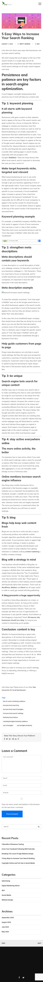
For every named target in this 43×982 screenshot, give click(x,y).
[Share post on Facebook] (5, 739)
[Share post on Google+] (10, 739)
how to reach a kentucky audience (14, 701)
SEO (38, 44)
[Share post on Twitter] (7, 739)
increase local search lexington (13, 709)
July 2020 (5, 927)
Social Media (6, 895)
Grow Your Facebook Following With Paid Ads (18, 849)
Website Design (7, 900)
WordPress (6, 587)
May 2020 (5, 932)
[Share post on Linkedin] (16, 739)
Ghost (23, 587)
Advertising (6, 881)
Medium (14, 587)
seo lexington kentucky (24, 725)
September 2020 (8, 917)
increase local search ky (11, 705)
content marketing (32, 552)
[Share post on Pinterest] (13, 739)
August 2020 (6, 922)
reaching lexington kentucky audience (15, 721)
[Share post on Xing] (19, 739)
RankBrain (12, 158)
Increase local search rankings (13, 713)
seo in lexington (8, 725)
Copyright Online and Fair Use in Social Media (18, 863)
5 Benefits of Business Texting (13, 844)
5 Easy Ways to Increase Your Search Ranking (18, 858)
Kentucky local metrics (10, 717)
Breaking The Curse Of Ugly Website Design (17, 854)
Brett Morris (25, 44)
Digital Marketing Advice (11, 886)
